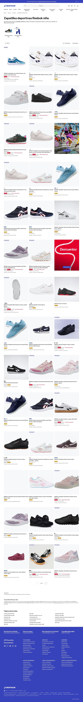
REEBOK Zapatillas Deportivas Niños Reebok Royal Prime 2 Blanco (66, 228)
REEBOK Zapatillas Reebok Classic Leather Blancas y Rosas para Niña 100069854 (39, 267)
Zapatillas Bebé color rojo (35, 618)
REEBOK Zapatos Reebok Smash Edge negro (40, 572)
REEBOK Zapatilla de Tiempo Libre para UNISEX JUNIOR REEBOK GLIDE (40, 112)
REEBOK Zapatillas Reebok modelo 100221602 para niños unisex (65, 419)
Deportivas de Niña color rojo (35, 615)
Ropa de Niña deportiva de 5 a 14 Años (63, 620)
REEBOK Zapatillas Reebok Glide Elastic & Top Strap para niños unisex (15, 190)
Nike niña (31, 613)
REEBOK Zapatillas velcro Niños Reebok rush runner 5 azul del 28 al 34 (15, 74)
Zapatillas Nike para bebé (35, 622)
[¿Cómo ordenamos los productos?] (63, 43)
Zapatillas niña (7, 618)
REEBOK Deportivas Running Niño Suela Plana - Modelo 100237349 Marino (15, 229)
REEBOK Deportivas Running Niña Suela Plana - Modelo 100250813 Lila (15, 267)
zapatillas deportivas (58, 602)
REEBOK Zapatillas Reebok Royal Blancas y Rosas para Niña (41, 190)
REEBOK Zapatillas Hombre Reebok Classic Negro (66, 535)
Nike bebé (57, 622)
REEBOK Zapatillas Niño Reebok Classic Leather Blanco (41, 75)
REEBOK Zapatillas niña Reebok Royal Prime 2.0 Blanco (15, 112)
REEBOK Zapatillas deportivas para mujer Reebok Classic (66, 114)
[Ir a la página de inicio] (9, 6)
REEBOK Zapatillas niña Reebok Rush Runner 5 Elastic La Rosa (65, 382)
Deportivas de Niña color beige (10, 620)
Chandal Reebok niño (18, 36)
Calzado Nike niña (33, 617)
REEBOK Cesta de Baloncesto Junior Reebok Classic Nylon (15, 573)
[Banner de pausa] (76, 1)
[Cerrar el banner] (78, 1)
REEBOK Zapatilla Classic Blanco (37, 304)
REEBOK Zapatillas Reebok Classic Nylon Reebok (41, 535)
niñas (7, 601)
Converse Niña (32, 620)
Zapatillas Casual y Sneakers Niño (36, 624)
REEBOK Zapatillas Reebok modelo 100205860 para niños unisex (40, 497)
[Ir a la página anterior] (37, 583)
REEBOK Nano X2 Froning (60, 303)
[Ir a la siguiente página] (45, 583)
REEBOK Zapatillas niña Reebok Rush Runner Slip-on (41, 382)
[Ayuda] (71, 5)
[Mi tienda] (68, 5)
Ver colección (66, 150)
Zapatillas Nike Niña (59, 613)
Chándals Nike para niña (9, 615)
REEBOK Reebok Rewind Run (11, 382)
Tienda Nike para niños (60, 618)
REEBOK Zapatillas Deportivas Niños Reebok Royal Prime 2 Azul (16, 497)
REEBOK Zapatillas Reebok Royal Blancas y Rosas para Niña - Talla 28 (41, 460)
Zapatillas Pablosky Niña (9, 622)
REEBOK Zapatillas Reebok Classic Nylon (64, 459)
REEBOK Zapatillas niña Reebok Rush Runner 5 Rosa (65, 571)
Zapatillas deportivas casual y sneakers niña (64, 617)
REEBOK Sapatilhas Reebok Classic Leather (14, 459)
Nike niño (6, 624)
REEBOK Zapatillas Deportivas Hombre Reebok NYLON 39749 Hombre (40, 345)
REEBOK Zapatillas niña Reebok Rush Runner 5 (15, 533)
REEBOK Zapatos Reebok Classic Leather (64, 344)
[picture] (16, 59)
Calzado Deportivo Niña (9, 613)
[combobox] (76, 43)
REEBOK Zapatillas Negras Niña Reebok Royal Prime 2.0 (15, 150)
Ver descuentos (67, 267)
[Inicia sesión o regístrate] (74, 5)
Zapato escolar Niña (59, 615)
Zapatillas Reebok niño (8, 36)
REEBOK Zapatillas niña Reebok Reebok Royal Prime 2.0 (65, 497)
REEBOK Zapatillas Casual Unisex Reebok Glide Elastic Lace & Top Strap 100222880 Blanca (40, 151)
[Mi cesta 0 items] (77, 5)
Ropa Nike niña (7, 617)
